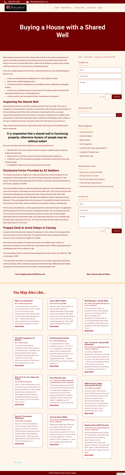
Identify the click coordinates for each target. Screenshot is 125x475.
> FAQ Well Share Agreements (90, 183)
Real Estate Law (28, 303)
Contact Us (91, 8)
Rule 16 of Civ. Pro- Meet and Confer (27, 378)
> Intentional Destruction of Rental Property (95, 186)
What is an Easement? (24, 301)
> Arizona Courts (85, 132)
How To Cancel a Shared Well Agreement (96, 343)
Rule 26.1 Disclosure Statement (23, 417)
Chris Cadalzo (71, 473)
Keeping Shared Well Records (96, 425)
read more (19, 326)
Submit (117, 96)
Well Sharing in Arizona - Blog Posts (63, 382)
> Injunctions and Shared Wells (90, 172)
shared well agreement (45, 146)
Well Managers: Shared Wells (96, 301)
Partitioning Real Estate (59, 338)
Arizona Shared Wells (58, 417)
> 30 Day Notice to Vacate (88, 176)
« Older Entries (17, 462)
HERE (16, 256)
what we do (66, 8)
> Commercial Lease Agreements (92, 148)
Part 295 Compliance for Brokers (25, 339)
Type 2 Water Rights (58, 301)
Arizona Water (62, 303)
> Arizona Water (85, 136)
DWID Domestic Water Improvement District (93, 384)
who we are (79, 8)
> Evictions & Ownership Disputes (91, 179)
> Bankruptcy (84, 140)
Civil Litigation (27, 381)
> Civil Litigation (85, 144)
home (56, 8)
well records (18, 96)
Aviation (25, 342)
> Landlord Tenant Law (88, 152)
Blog (100, 8)
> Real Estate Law (85, 156)
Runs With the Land (58, 378)
